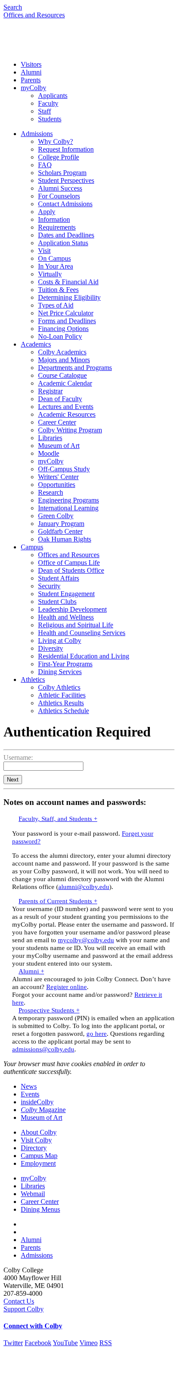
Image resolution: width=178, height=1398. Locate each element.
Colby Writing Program (70, 430)
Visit (44, 250)
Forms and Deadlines (67, 320)
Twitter (13, 1342)
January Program (61, 523)
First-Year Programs (65, 664)
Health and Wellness (66, 617)
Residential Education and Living (83, 656)
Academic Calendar (65, 383)
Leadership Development (72, 609)
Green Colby (55, 515)
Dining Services (60, 671)
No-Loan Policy (60, 336)
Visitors (31, 64)
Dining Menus (40, 1209)
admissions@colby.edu (43, 1049)
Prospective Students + (49, 1010)
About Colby (39, 1132)
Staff (44, 111)
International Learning (68, 508)
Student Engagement (66, 593)
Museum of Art (58, 445)
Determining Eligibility (69, 297)
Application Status (63, 243)
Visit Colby (36, 1140)
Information (54, 219)
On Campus (54, 258)
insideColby (37, 1102)
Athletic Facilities (62, 695)
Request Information (66, 149)
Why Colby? (55, 141)
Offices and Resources (34, 15)
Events (30, 1094)
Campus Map (39, 1155)
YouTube (65, 1342)
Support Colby (23, 1309)
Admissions (37, 133)
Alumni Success (60, 188)
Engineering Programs (68, 500)
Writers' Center (58, 476)
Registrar (50, 391)
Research (50, 492)
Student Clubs (57, 601)
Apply (46, 211)
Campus (32, 547)
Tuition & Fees (58, 289)
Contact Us (18, 1301)
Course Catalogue (62, 375)
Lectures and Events (65, 406)
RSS (105, 1342)
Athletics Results (61, 703)
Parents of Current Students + (58, 901)
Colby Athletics (59, 687)
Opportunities (56, 484)
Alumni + (31, 971)
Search (12, 7)
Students (49, 119)
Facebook (38, 1342)
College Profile (58, 157)
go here (96, 1033)
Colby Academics (62, 352)
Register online (66, 986)
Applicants (52, 95)
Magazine (43, 1109)
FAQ (45, 165)
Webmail (33, 1193)
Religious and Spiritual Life (75, 625)
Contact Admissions (65, 204)
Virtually (50, 274)
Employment (38, 1163)
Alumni (31, 72)
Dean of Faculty (60, 398)
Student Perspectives (66, 180)
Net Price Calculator (65, 313)
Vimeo (88, 1342)
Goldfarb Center (60, 531)
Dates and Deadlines (66, 235)
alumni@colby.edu (83, 886)
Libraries (50, 437)
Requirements (57, 227)
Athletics (33, 679)
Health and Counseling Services (81, 632)
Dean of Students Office (71, 570)
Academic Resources (66, 414)
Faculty (48, 103)
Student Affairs (58, 578)
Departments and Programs (75, 367)
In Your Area (55, 266)
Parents (31, 80)
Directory (34, 1147)
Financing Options (63, 328)
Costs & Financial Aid (68, 281)
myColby (33, 87)
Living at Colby (59, 640)
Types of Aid (55, 305)
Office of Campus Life (69, 562)
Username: (18, 757)
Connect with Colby (32, 1326)
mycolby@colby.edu (86, 940)
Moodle (48, 453)
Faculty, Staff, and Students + (58, 818)
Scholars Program (62, 172)
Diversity (50, 648)
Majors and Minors (64, 359)
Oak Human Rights (64, 539)
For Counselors (59, 196)
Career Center (57, 422)
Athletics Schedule (63, 710)
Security (49, 586)
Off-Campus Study (64, 469)
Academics (36, 344)
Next (13, 779)
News (29, 1086)
